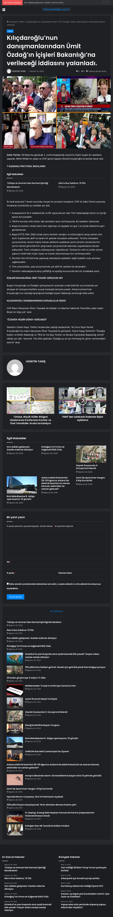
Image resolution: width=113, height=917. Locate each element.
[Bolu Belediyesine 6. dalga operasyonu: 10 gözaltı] (22, 484)
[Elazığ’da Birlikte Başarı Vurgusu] (15, 729)
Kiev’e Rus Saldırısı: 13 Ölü (72, 183)
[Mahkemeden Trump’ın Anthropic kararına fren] (15, 689)
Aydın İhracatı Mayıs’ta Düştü (41, 698)
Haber (22, 22)
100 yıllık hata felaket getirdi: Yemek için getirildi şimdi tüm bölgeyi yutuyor (65, 667)
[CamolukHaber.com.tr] (56, 9)
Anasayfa (13, 22)
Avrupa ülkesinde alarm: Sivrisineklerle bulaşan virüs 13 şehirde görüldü (63, 775)
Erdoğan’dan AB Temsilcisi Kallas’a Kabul (47, 825)
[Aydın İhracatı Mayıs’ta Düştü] (15, 702)
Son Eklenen (56, 611)
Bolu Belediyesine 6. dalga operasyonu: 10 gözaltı (21, 498)
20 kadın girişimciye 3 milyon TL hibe (26, 677)
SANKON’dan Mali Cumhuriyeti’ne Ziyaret (47, 751)
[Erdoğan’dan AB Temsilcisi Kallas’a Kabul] (15, 829)
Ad (9, 562)
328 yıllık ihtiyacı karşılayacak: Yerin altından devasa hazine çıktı (41, 804)
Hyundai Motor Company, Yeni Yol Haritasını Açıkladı (35, 796)
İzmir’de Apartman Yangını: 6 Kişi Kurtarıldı (90, 479)
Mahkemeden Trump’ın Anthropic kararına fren (50, 685)
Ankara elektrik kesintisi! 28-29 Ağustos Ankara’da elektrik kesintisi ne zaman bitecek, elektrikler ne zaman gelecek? (55, 483)
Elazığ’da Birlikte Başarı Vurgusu (42, 725)
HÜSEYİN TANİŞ (19, 71)
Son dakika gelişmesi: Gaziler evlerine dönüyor (45, 2)
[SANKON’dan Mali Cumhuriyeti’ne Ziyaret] (15, 755)
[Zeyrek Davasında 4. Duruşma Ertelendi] (91, 454)
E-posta (11, 573)
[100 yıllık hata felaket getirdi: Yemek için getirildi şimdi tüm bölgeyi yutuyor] (15, 670)
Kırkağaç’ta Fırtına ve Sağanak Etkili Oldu (52, 448)
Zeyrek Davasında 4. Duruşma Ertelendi (87, 467)
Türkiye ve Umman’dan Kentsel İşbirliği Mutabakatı (34, 622)
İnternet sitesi (65, 573)
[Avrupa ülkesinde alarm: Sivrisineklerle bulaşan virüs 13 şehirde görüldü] (15, 779)
